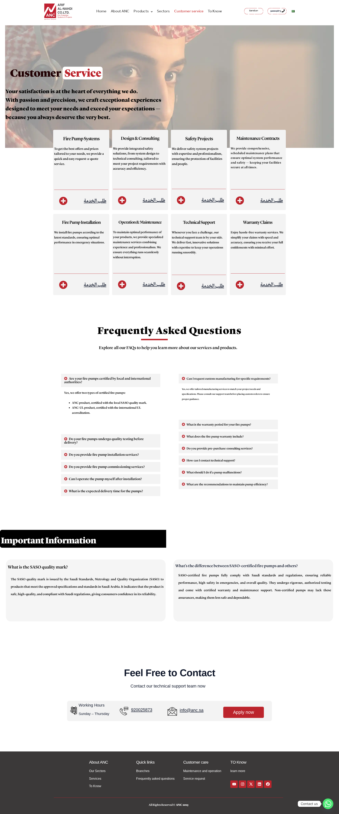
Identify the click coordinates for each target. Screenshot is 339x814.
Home (101, 12)
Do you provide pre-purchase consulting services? (220, 448)
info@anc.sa (191, 710)
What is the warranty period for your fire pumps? (219, 424)
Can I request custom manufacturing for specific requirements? (229, 378)
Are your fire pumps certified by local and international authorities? (107, 380)
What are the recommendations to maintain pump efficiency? (227, 484)
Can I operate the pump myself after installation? (105, 479)
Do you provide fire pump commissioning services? (107, 467)
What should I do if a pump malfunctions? (214, 472)
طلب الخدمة (95, 201)
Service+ (253, 11)
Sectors (163, 12)
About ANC (120, 12)
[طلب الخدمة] (63, 201)
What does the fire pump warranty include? (215, 436)
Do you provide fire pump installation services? (104, 455)
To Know (215, 12)
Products (141, 12)
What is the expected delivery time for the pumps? (106, 491)
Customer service (188, 12)
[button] (143, 11)
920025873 (275, 11)
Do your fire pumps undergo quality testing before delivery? (104, 441)
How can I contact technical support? (211, 460)
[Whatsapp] (328, 804)
